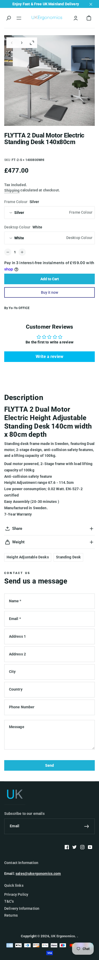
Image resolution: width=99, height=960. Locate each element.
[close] (91, 4)
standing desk (68, 557)
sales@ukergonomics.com (38, 873)
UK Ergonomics (63, 936)
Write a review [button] (49, 356)
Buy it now (49, 292)
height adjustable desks (28, 557)
